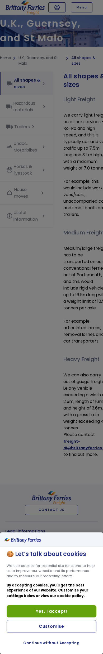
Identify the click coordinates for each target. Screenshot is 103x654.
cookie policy (70, 595)
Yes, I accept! (51, 611)
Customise (51, 626)
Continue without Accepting (51, 643)
